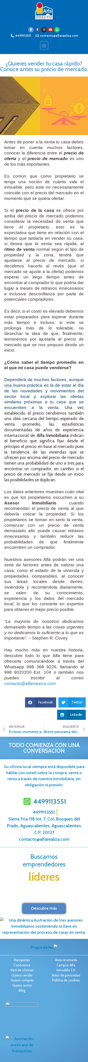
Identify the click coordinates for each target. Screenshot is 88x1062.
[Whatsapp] (57, 29)
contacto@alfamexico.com (30, 683)
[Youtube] (50, 29)
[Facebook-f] (37, 29)
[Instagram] (44, 29)
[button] (44, 45)
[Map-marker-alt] (31, 29)
